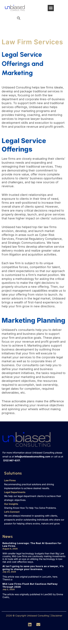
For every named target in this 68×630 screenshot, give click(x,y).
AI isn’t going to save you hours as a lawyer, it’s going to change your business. (33, 567)
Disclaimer (56, 615)
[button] (51, 8)
